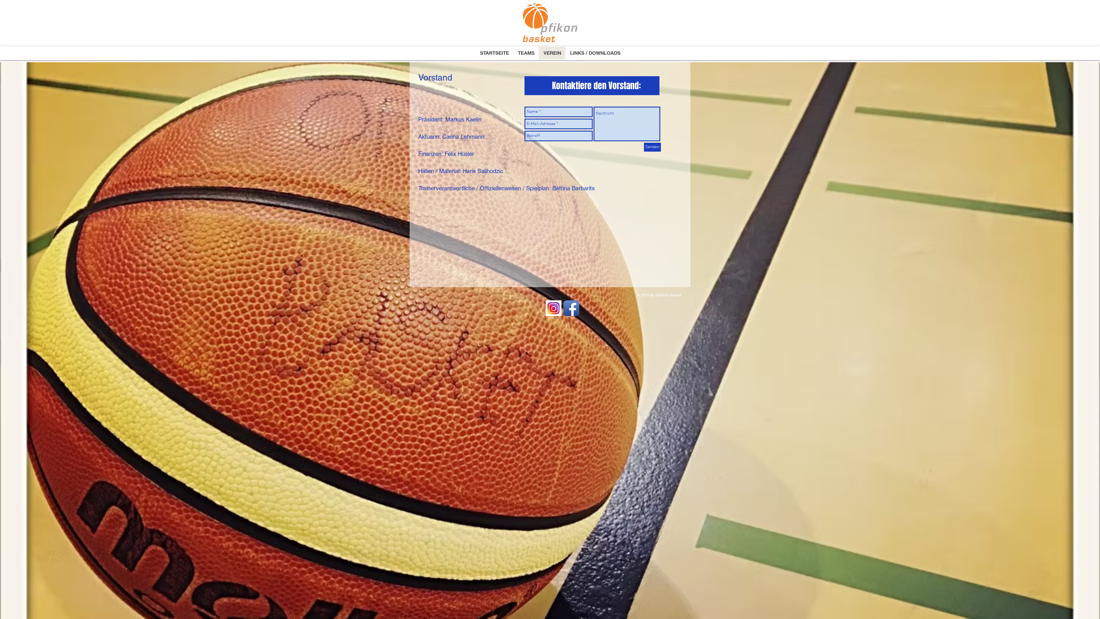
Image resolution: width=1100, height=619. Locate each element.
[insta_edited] (553, 308)
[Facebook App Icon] (571, 308)
